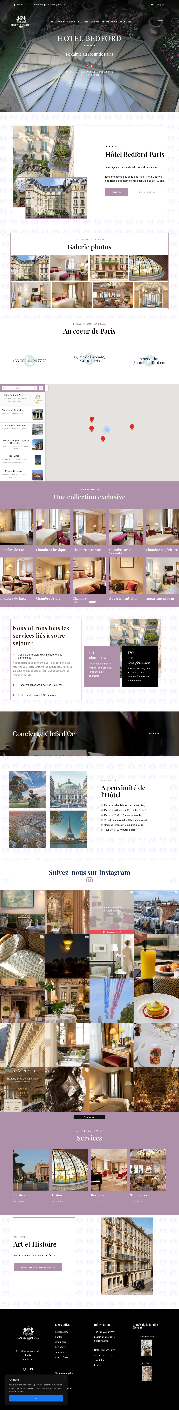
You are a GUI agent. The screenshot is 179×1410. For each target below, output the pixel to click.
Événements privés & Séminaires (37, 695)
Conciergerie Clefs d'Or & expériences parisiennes (40, 656)
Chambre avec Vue (87, 549)
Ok (36, 1398)
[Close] (64, 1377)
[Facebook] (31, 1369)
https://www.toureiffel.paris (13, 462)
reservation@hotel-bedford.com (150, 361)
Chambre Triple (48, 598)
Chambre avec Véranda (120, 551)
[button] (92, 420)
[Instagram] (24, 1369)
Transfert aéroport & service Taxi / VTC (41, 685)
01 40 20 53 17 (14, 478)
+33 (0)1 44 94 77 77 (13, 402)
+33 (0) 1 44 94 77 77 (29, 361)
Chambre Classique (51, 549)
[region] (36, 1389)
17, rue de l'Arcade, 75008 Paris (89, 359)
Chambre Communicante (84, 600)
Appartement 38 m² (124, 598)
